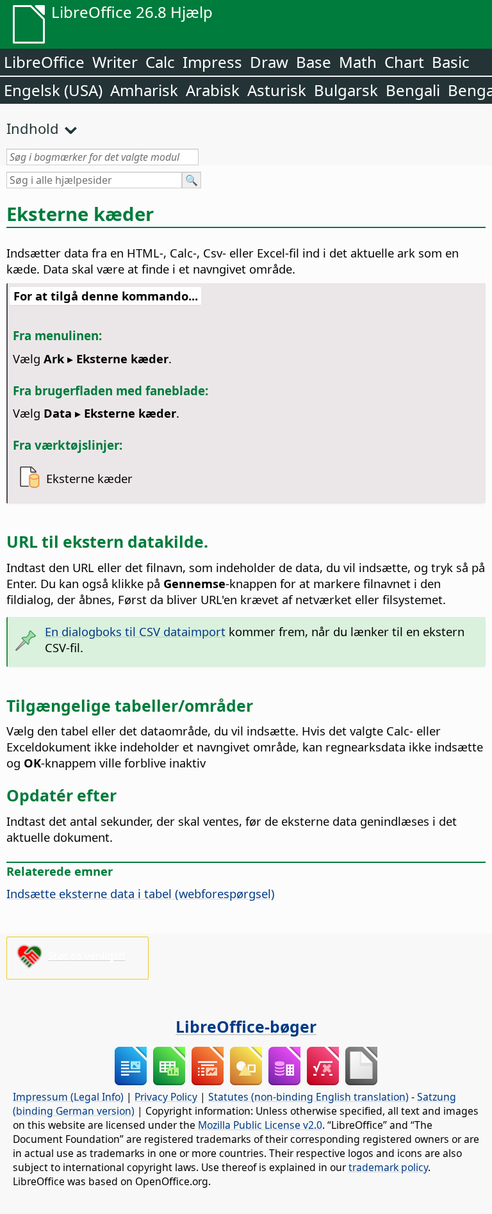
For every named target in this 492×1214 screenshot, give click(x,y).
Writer (115, 61)
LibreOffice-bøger (246, 1026)
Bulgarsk (346, 90)
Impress (212, 61)
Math (358, 61)
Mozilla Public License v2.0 (260, 1125)
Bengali (413, 90)
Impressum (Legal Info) (68, 1097)
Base (313, 61)
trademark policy (388, 1167)
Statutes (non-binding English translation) (308, 1097)
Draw (269, 61)
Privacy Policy (166, 1097)
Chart (404, 61)
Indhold (32, 128)
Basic (451, 61)
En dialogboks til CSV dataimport (135, 631)
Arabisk (213, 90)
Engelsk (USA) (53, 90)
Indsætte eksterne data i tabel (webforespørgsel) (140, 893)
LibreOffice (44, 61)
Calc (160, 61)
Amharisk (144, 90)
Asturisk (276, 90)
